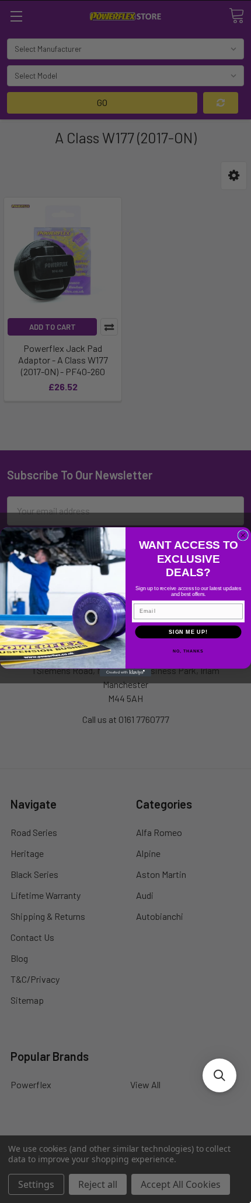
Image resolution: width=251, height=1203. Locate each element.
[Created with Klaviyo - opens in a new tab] (125, 672)
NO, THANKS (188, 650)
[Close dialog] (243, 535)
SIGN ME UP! (188, 631)
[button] (219, 1075)
